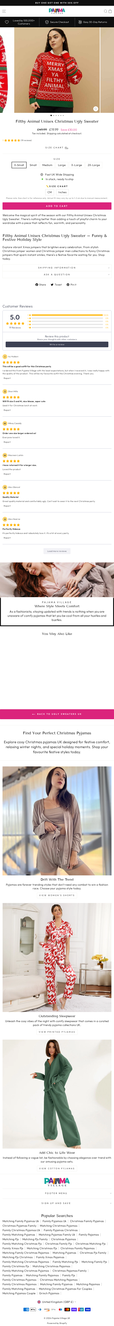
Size (57, 159)
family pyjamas (12, 1275)
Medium (47, 165)
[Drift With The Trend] (57, 820)
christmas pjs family (93, 1252)
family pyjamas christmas (61, 1230)
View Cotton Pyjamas (57, 1168)
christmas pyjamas (63, 1239)
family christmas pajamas (20, 1284)
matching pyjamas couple (19, 1293)
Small (33, 165)
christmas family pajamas (78, 1248)
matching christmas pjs (42, 1248)
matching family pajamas (42, 1275)
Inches (62, 192)
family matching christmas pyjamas (26, 1270)
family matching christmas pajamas (26, 1261)
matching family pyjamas (56, 1284)
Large (62, 165)
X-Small (19, 165)
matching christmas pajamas (51, 1266)
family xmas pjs (13, 1248)
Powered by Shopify (57, 1323)
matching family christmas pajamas (26, 1252)
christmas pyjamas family (19, 1225)
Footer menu (56, 1193)
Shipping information (57, 267)
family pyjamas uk (54, 1221)
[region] (57, 22)
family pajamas (89, 1234)
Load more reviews (57, 551)
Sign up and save (56, 1203)
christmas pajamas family (70, 1270)
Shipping (51, 133)
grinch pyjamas (49, 1293)
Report (7, 378)
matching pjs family (35, 1239)
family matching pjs (65, 1261)
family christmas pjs (16, 1266)
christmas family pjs (58, 1243)
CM (50, 192)
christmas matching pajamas (58, 1279)
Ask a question (57, 274)
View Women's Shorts (57, 895)
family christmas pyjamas (19, 1279)
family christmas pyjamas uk (21, 1230)
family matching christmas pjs (22, 1243)
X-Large (76, 165)
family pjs (68, 1275)
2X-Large (94, 165)
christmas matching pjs (91, 1243)
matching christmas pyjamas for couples (65, 1289)
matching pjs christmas (18, 1257)
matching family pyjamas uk (21, 1221)
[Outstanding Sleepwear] (57, 957)
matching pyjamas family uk (57, 1234)
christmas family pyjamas (87, 1221)
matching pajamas (88, 1284)
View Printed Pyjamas (57, 1032)
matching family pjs (94, 1261)
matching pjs (11, 1239)
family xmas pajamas (50, 1257)
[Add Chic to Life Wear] (57, 1094)
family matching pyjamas (19, 1234)
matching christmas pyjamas (58, 1225)
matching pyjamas (64, 1252)
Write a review (57, 344)
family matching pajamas (19, 1289)
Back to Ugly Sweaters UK (59, 714)
